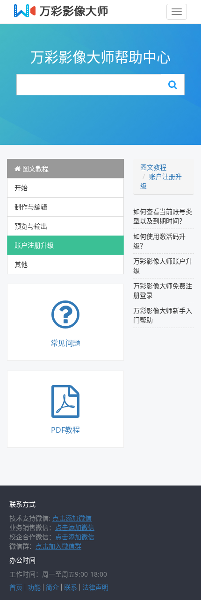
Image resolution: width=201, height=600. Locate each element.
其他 (21, 264)
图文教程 (35, 168)
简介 (52, 587)
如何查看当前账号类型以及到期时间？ (162, 216)
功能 (34, 587)
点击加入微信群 (58, 546)
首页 (15, 587)
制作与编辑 (30, 206)
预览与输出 (30, 225)
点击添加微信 (72, 518)
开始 (21, 187)
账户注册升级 (34, 245)
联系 (70, 587)
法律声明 (95, 587)
